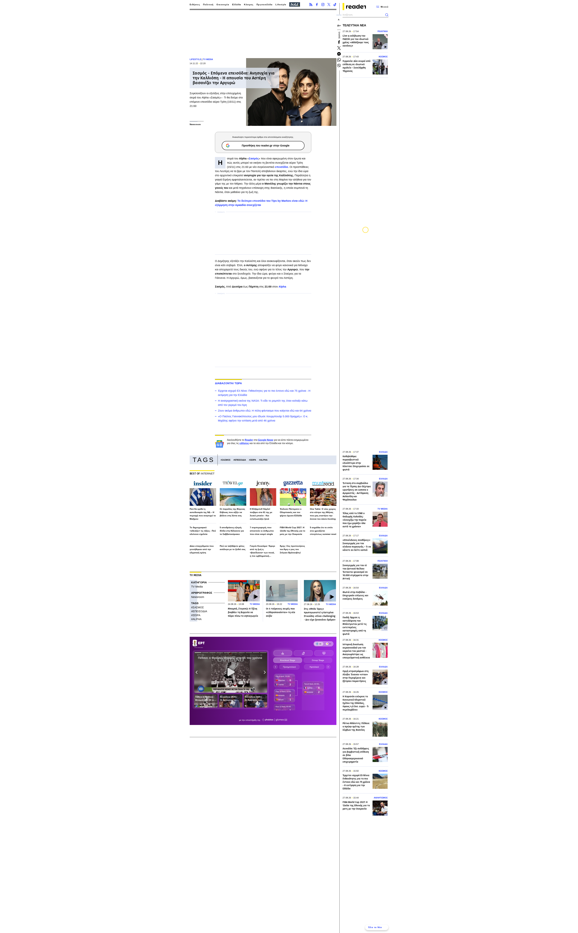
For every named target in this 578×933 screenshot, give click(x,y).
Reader (249, 440)
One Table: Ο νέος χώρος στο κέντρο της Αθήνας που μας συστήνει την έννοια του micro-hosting (323, 514)
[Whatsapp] (339, 60)
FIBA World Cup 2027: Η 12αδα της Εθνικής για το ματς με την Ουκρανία (292, 530)
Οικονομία (222, 4)
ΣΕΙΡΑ (253, 460)
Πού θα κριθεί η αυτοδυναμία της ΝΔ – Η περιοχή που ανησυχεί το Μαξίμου (203, 514)
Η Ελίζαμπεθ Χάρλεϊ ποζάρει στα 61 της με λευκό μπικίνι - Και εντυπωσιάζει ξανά (261, 514)
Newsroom (197, 597)
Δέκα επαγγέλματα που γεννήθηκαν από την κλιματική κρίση (202, 549)
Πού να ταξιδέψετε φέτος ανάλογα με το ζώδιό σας (232, 547)
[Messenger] (339, 54)
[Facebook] (316, 4)
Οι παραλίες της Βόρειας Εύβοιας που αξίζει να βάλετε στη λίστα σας (232, 512)
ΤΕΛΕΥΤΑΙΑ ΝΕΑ (354, 25)
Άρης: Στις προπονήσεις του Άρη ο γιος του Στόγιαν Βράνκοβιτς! (292, 549)
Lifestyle (280, 4)
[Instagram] (322, 4)
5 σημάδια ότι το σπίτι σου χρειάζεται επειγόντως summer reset (323, 530)
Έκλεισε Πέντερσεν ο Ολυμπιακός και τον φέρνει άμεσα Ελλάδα (291, 512)
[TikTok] (334, 4)
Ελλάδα (236, 4)
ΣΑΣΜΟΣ (226, 460)
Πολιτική (208, 4)
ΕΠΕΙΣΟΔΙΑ (240, 460)
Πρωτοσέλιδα (264, 4)
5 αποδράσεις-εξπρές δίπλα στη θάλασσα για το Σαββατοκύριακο (232, 530)
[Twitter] (328, 4)
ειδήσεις (244, 443)
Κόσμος (248, 4)
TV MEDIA (208, 59)
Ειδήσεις (195, 4)
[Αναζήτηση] (386, 14)
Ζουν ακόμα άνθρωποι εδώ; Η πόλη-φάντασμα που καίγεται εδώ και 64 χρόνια (264, 410)
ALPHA (263, 460)
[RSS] (310, 4)
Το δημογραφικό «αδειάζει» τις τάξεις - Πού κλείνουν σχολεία (203, 530)
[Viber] (339, 65)
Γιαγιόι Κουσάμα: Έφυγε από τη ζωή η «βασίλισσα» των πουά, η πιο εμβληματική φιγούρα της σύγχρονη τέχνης (262, 551)
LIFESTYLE (195, 59)
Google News (265, 440)
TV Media (197, 586)
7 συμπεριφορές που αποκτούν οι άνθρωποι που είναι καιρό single (262, 530)
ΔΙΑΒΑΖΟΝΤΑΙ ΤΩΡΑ (228, 383)
